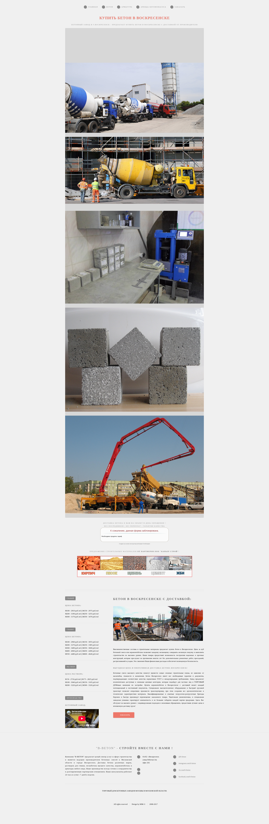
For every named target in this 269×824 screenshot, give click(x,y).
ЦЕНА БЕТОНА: (73, 605)
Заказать (125, 715)
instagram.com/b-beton (187, 763)
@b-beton (182, 757)
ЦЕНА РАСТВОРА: (74, 674)
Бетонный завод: (75, 705)
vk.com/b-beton (184, 770)
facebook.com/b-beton (187, 777)
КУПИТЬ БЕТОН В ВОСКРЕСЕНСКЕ (134, 18)
